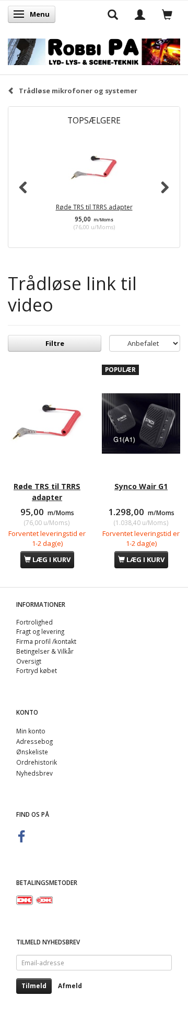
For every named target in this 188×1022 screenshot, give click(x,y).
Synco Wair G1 (141, 486)
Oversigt (28, 661)
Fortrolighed (34, 622)
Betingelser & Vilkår (45, 651)
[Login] (140, 14)
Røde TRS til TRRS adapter (94, 207)
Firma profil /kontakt (46, 641)
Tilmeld (33, 985)
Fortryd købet (36, 670)
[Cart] (167, 14)
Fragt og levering (40, 631)
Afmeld (70, 985)
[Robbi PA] (94, 49)
